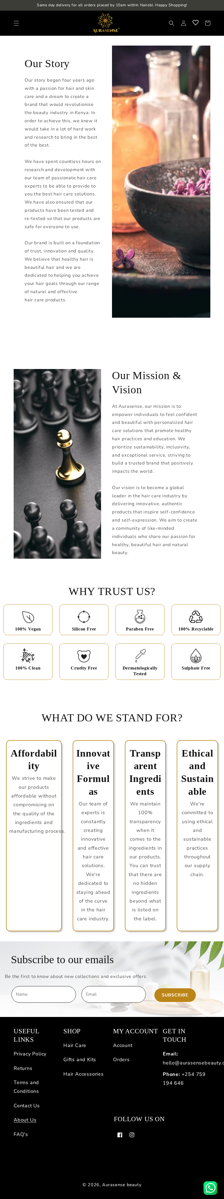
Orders (121, 1059)
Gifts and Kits (79, 1059)
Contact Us (27, 1105)
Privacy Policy (30, 1054)
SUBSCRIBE (175, 995)
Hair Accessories (83, 1074)
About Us (25, 1120)
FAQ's (21, 1134)
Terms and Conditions (26, 1086)
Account (122, 1045)
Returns (23, 1068)
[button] (16, 23)
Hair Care (74, 1045)
